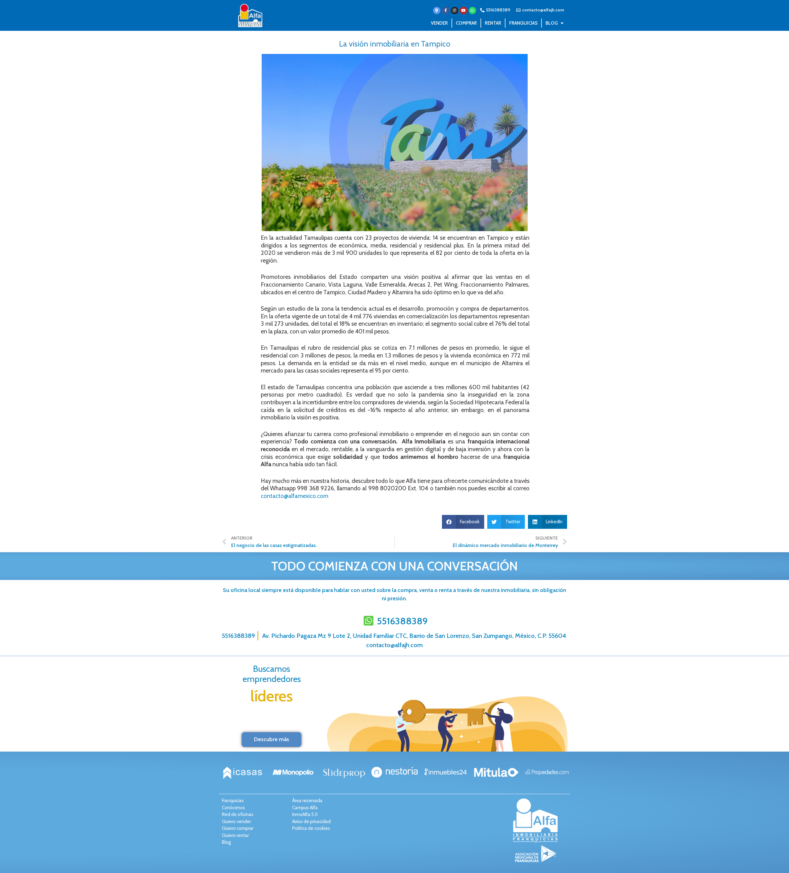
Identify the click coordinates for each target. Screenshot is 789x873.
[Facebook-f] (445, 10)
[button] (463, 522)
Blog (552, 23)
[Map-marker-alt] (436, 10)
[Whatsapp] (472, 10)
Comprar (466, 23)
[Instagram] (454, 10)
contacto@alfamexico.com (294, 496)
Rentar (493, 23)
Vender (439, 23)
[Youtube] (463, 10)
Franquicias (523, 23)
